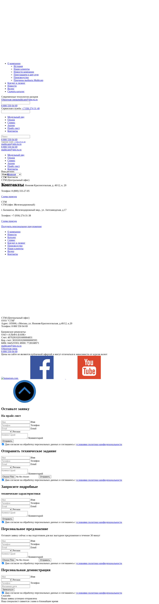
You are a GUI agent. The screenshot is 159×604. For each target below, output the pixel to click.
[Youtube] (89, 378)
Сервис (11, 122)
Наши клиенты (22, 69)
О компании (13, 63)
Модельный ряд (15, 117)
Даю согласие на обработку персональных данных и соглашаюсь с (63, 444)
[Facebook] (42, 378)
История (18, 66)
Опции (11, 119)
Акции (11, 125)
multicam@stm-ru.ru (27, 99)
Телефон (35, 425)
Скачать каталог (16, 91)
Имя (33, 422)
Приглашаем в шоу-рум (26, 74)
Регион (16, 431)
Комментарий (35, 438)
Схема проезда (9, 196)
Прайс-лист (13, 128)
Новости (12, 86)
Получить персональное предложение (21, 226)
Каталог (11, 237)
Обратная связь (9, 99)
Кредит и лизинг (16, 83)
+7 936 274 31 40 (31, 108)
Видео (10, 88)
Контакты (12, 131)
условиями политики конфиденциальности (99, 444)
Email (33, 428)
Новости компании (24, 72)
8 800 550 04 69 (9, 105)
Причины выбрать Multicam (28, 80)
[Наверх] (24, 402)
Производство (21, 77)
